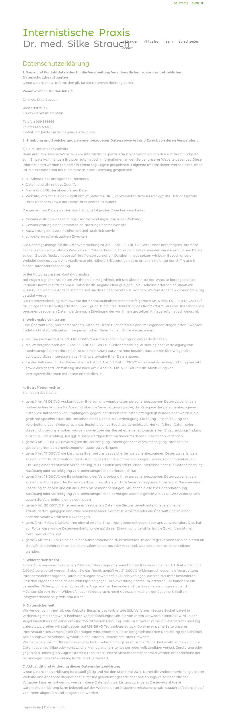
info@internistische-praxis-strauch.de (64, 132)
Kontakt (127, 48)
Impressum (32, 707)
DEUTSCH (181, 3)
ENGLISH (198, 3)
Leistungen (129, 41)
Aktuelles (151, 41)
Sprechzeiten (188, 41)
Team (168, 41)
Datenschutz (54, 707)
